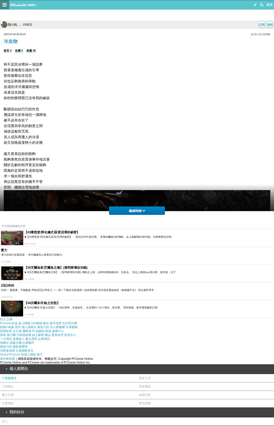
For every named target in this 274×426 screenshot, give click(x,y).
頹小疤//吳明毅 (262, 34)
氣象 (11, 327)
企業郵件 (28, 342)
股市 (18, 327)
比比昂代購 (69, 323)
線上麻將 (38, 335)
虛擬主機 (16, 342)
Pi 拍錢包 (38, 331)
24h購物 (36, 323)
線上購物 (24, 323)
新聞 (3, 327)
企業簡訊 (44, 338)
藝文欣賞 (8, 394)
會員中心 (70, 335)
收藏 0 (19, 50)
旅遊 (48, 331)
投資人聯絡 (28, 354)
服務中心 (58, 331)
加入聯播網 (57, 327)
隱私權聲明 (20, 346)
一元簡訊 (6, 338)
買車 (3, 335)
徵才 (40, 354)
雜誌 (48, 335)
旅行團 (11, 335)
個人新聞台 (29, 327)
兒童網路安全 (25, 350)
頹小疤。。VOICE (20, 24)
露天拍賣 (56, 323)
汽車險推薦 (23, 335)
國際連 (26, 331)
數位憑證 (31, 338)
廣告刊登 (43, 327)
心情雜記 (8, 386)
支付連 (17, 331)
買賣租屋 (6, 331)
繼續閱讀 (135, 210)
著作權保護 (7, 358)
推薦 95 (31, 50)
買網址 (4, 342)
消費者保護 (7, 350)
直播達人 (19, 338)
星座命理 (57, 335)
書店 (46, 323)
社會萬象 (8, 403)
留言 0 (8, 50)
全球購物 (72, 327)
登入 (3, 319)
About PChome (10, 354)
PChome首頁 (9, 323)
